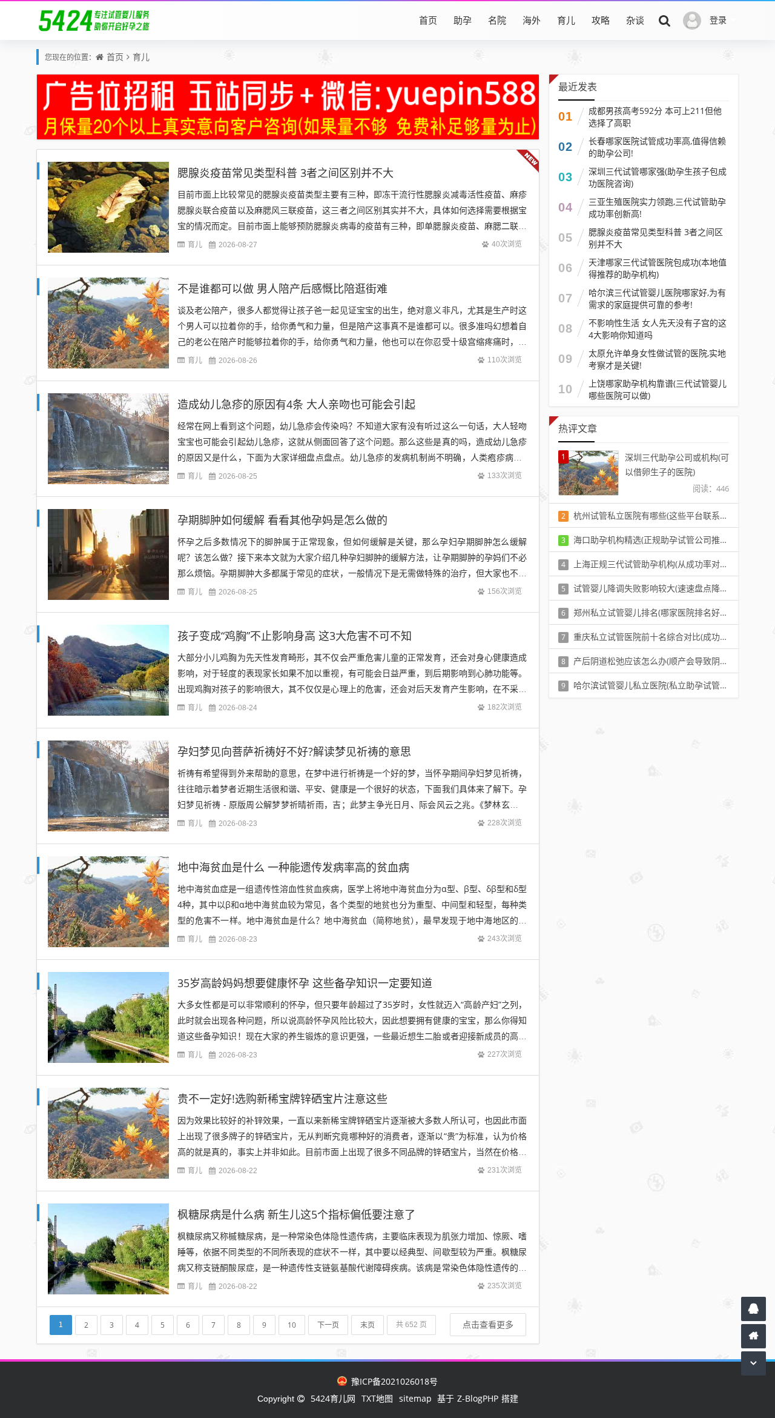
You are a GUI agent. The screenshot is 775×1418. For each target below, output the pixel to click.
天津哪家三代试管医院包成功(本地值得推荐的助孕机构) (658, 268)
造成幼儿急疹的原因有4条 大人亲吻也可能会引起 (296, 404)
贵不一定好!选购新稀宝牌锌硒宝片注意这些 (282, 1098)
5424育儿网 (333, 1398)
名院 (497, 20)
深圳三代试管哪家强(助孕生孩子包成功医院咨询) (658, 177)
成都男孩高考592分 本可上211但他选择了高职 (655, 116)
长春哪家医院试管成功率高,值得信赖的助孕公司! (657, 147)
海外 (532, 20)
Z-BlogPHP (477, 1398)
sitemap (415, 1398)
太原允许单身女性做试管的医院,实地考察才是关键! (657, 359)
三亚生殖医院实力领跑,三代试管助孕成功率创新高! (657, 207)
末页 (367, 1325)
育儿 (566, 20)
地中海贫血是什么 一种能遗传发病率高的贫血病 (293, 867)
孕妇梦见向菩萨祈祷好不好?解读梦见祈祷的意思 (294, 751)
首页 (428, 20)
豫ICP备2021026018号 (393, 1381)
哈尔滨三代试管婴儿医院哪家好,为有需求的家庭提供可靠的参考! (657, 298)
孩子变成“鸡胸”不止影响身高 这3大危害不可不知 (294, 635)
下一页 (328, 1325)
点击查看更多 (488, 1324)
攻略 (601, 20)
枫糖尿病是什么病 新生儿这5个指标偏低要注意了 (296, 1214)
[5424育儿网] (94, 20)
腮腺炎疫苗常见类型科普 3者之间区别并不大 (285, 172)
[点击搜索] (665, 20)
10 (292, 1325)
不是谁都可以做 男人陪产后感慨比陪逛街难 (282, 288)
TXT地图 (377, 1398)
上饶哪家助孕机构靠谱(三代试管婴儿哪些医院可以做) (658, 389)
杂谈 (635, 20)
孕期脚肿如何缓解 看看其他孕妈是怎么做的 (282, 520)
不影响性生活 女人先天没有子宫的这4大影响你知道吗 (658, 329)
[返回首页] (754, 1336)
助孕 (462, 20)
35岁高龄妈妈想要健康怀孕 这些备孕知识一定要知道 (304, 983)
